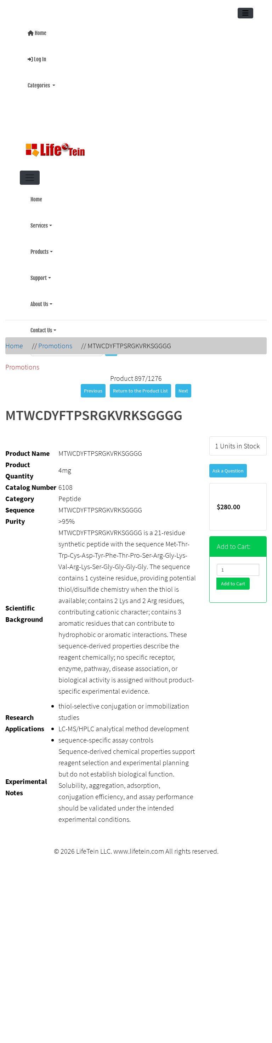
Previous (93, 386)
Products (39, 244)
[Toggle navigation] (245, 13)
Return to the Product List (140, 386)
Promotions (55, 341)
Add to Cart (233, 579)
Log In (39, 57)
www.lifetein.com (138, 846)
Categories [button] (39, 82)
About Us (39, 293)
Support (38, 268)
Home (40, 32)
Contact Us (41, 318)
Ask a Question (228, 466)
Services (39, 219)
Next (183, 386)
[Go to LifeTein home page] (133, 147)
